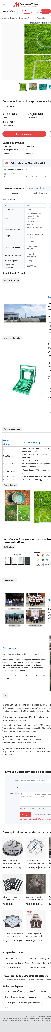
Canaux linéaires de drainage (36, 958)
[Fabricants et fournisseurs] (25, 4)
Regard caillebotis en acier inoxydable (13, 967)
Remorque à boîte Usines (13, 991)
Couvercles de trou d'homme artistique (13, 963)
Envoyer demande (24, 134)
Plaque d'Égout (42, 18)
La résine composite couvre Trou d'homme (13, 958)
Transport (13, 18)
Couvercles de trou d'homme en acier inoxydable (36, 967)
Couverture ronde (35, 997)
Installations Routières (26, 18)
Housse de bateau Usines (14, 997)
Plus (4, 1007)
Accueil (4, 18)
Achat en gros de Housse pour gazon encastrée (22, 1003)
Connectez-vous (10, 177)
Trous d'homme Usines (37, 991)
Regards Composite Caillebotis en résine (36, 963)
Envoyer (25, 814)
